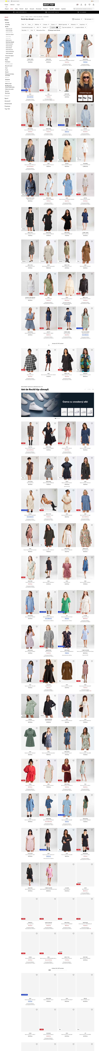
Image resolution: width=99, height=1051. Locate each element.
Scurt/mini (46, 16)
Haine (27, 16)
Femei (6, 4)
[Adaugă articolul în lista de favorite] (37, 36)
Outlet (8, 1)
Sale (29, 24)
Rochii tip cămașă (38, 16)
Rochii (31, 16)
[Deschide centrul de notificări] (85, 4)
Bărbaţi (12, 4)
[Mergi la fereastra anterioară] (85, 389)
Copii (18, 4)
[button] (77, 19)
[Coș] (93, 5)
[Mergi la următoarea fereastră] (93, 389)
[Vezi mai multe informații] (30, 64)
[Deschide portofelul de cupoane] (77, 5)
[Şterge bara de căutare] (93, 8)
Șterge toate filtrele (54, 30)
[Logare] (81, 5)
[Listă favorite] (89, 5)
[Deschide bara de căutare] (74, 9)
